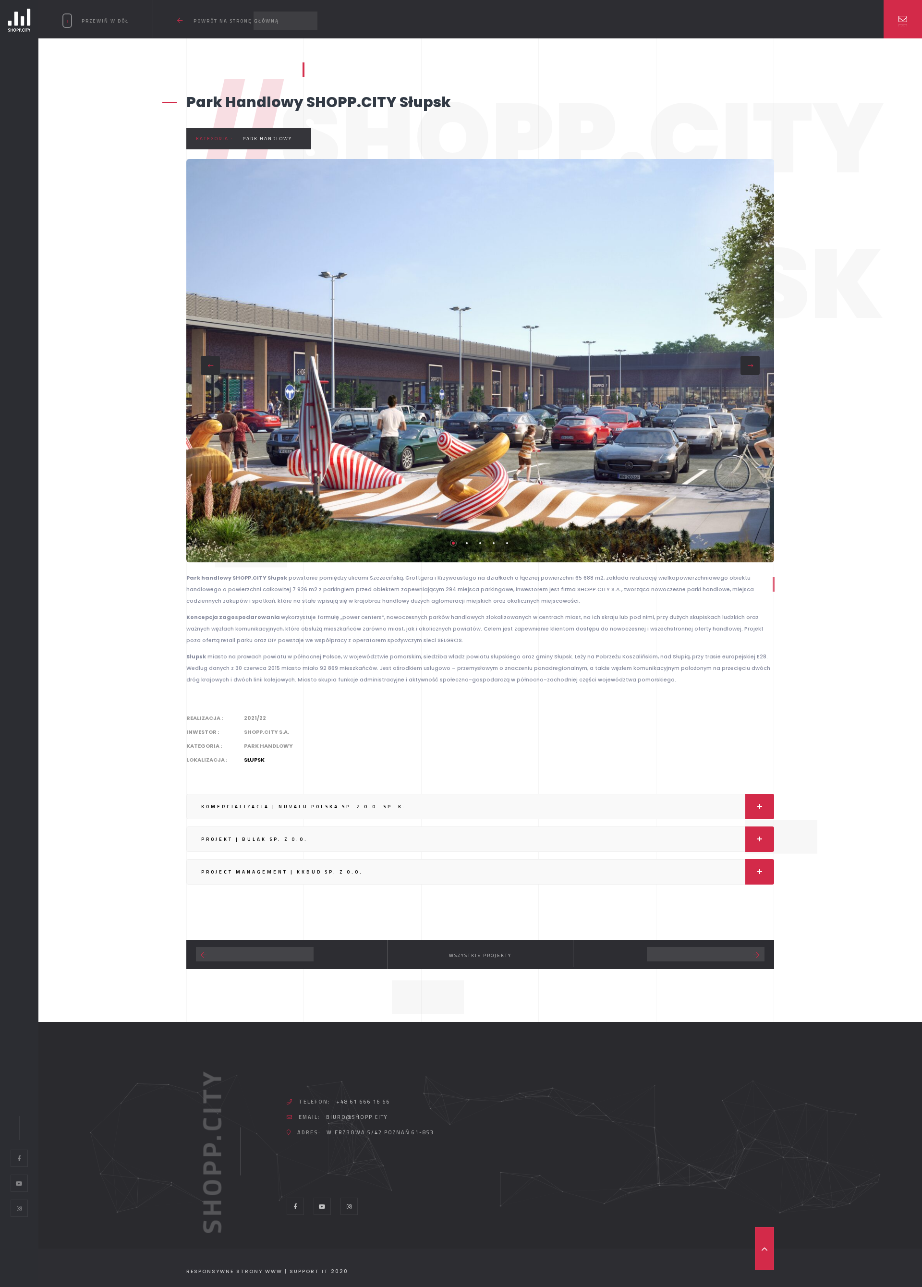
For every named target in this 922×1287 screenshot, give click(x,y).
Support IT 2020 (319, 1271)
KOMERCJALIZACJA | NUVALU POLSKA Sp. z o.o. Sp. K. (303, 806)
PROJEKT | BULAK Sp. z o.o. (254, 839)
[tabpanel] (480, 360)
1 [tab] (453, 543)
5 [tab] (507, 543)
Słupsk (254, 760)
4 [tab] (493, 543)
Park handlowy (267, 138)
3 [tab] (480, 543)
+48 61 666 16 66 (363, 1101)
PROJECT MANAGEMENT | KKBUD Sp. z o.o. (282, 871)
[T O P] (764, 1248)
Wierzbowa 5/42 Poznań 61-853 (380, 1132)
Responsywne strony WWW (234, 1271)
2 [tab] (466, 543)
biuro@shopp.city (357, 1117)
